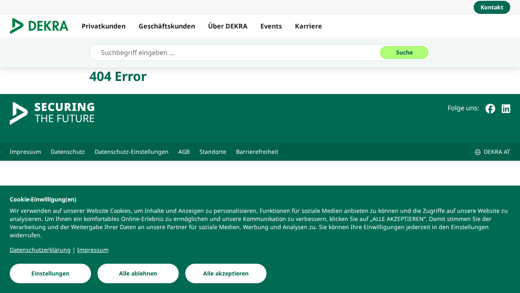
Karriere (308, 26)
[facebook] (490, 108)
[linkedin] (506, 108)
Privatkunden (104, 26)
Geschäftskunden (167, 26)
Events (271, 26)
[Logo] (42, 26)
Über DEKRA (227, 26)
